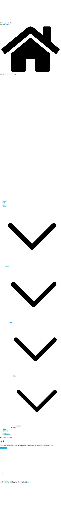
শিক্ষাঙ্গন (4, 429)
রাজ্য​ (4, 202)
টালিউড (7, 266)
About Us (5, 431)
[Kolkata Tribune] (30, 72)
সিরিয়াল (14, 427)
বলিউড (11, 322)
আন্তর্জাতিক (5, 205)
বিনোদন (4, 206)
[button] (32, 265)
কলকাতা (4, 201)
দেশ (4, 204)
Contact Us (6, 433)
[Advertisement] (30, 11)
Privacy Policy (6, 434)
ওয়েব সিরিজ (18, 426)
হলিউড (14, 376)
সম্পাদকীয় (5, 430)
